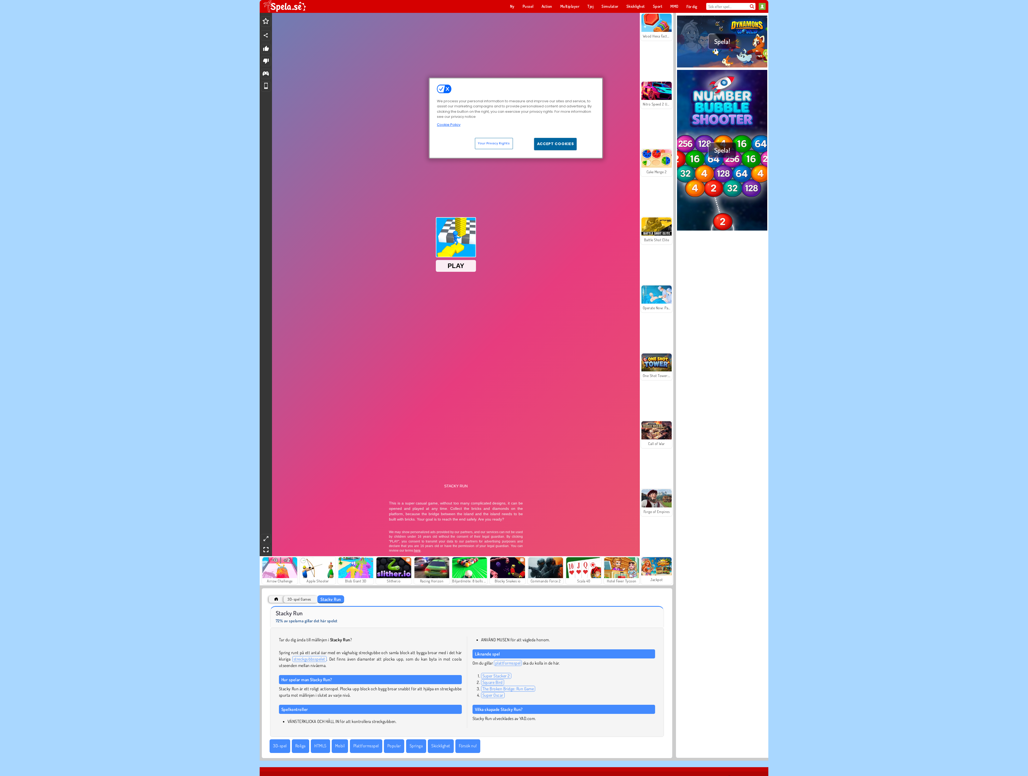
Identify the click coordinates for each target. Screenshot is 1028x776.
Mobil (340, 745)
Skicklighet (440, 745)
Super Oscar (492, 695)
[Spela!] (722, 66)
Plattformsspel (366, 745)
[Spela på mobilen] (266, 87)
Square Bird (492, 682)
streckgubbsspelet (309, 659)
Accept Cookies (555, 143)
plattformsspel (508, 663)
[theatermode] (266, 538)
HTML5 (320, 745)
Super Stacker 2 (496, 676)
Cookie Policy (448, 124)
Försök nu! (468, 745)
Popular (394, 745)
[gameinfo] (266, 74)
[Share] (266, 35)
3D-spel (279, 745)
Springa (416, 745)
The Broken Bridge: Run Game (508, 688)
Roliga (300, 745)
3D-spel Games (299, 599)
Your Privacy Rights (494, 143)
